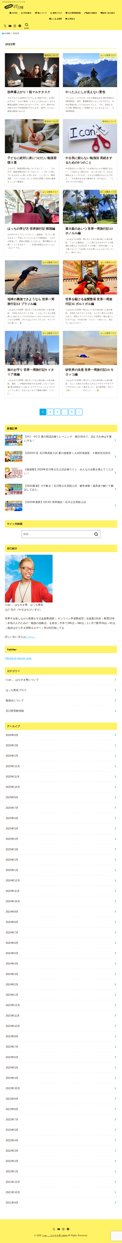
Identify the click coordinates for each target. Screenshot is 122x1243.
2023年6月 (12, 1057)
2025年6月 (12, 818)
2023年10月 (13, 1025)
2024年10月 (13, 901)
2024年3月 (12, 974)
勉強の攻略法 (91, 13)
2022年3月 (12, 1150)
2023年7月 (12, 1046)
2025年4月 (12, 838)
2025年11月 (13, 776)
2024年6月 (12, 942)
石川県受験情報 (74, 13)
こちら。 (31, 636)
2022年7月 (12, 1119)
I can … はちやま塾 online (54, 1235)
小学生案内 (26, 13)
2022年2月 (12, 1161)
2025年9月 (12, 797)
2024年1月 (12, 994)
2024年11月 (13, 890)
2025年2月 (12, 859)
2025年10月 (13, 786)
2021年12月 (13, 1181)
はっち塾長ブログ (16, 690)
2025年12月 (13, 766)
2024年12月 (13, 880)
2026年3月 (12, 745)
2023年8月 (12, 1036)
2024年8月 (12, 922)
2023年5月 (12, 1067)
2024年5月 (12, 953)
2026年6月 (12, 735)
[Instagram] (14, 26)
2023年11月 (13, 1015)
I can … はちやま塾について (22, 679)
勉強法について (15, 700)
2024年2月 (12, 984)
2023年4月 (12, 1077)
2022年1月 (12, 1171)
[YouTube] (10, 26)
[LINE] (19, 26)
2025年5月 (12, 828)
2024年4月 (12, 963)
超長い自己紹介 (108, 13)
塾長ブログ (57, 13)
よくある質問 (56, 19)
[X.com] (5, 26)
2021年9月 (12, 1202)
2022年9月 (12, 1098)
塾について (42, 13)
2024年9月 (12, 911)
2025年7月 (12, 807)
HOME (14, 13)
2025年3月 (12, 849)
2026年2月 (12, 755)
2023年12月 (13, 1005)
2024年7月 (12, 932)
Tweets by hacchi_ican (18, 658)
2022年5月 (12, 1129)
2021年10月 (13, 1192)
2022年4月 (12, 1140)
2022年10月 (13, 1088)
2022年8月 (12, 1109)
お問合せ (71, 19)
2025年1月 (12, 870)
